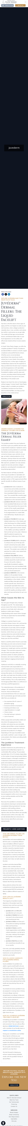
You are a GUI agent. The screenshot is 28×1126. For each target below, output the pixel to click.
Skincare (14, 1121)
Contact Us (14, 1106)
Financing (14, 1104)
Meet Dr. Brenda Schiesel (14, 1097)
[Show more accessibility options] (3, 1123)
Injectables (14, 1119)
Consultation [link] (8, 5)
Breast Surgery (14, 1112)
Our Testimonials (14, 1102)
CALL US (21, 5)
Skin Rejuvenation (14, 1116)
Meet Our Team (14, 1100)
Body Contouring (14, 1114)
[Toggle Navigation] (25, 2)
